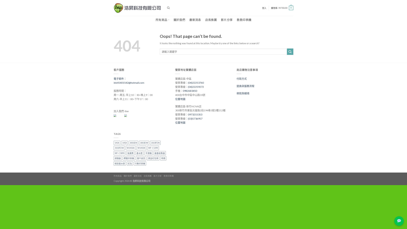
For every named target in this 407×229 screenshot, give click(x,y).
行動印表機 (140, 163)
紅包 (130, 163)
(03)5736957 (195, 118)
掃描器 (118, 158)
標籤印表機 (129, 158)
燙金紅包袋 (153, 158)
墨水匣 (139, 153)
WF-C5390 (153, 148)
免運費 (130, 153)
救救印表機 (244, 19)
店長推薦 (211, 19)
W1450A (131, 148)
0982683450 (190, 90)
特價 (163, 158)
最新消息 (195, 19)
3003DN (133, 143)
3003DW (144, 143)
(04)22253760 (196, 82)
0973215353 (195, 114)
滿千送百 (141, 158)
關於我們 (179, 19)
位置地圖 (180, 99)
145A (117, 143)
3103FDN (155, 143)
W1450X (141, 148)
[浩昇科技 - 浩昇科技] (138, 8)
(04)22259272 (196, 86)
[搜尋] (168, 8)
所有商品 (161, 19)
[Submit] (290, 52)
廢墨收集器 (160, 153)
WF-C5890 (119, 153)
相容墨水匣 (120, 163)
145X (124, 143)
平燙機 (148, 153)
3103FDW (119, 148)
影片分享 (227, 19)
